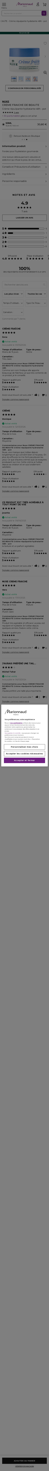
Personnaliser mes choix (24, 747)
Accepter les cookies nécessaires (24, 753)
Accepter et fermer (24, 760)
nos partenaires (16, 723)
